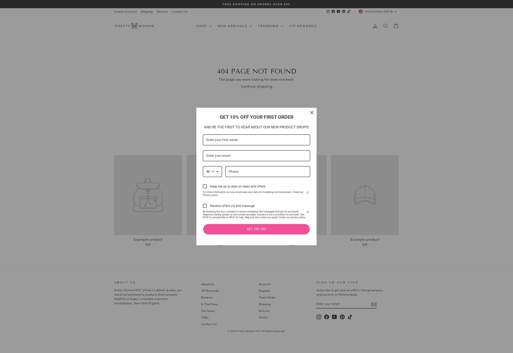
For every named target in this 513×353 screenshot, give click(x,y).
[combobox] (212, 171)
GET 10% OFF (256, 229)
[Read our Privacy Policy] (307, 192)
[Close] (312, 112)
